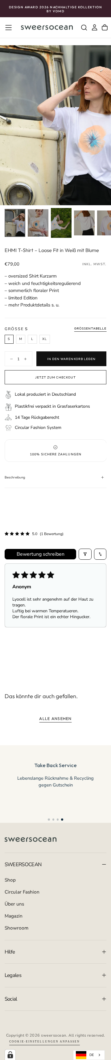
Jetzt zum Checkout (55, 377)
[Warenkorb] (105, 27)
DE (91, 1055)
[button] (8, 27)
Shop (10, 880)
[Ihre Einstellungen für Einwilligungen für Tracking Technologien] (10, 1055)
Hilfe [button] (10, 951)
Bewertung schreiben (40, 554)
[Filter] (85, 554)
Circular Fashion (22, 892)
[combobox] (89, 1055)
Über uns (14, 904)
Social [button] (11, 998)
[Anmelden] (94, 27)
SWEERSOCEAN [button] (23, 864)
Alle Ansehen (55, 718)
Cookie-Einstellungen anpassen (44, 1041)
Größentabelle (90, 328)
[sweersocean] (30, 839)
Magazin (14, 916)
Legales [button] (13, 975)
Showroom (16, 928)
